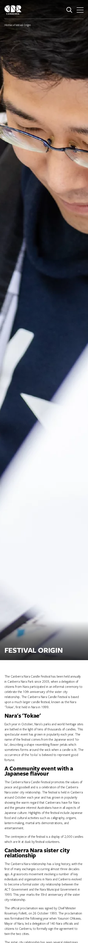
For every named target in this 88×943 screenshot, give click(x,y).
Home (8, 25)
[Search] (69, 10)
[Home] (13, 9)
